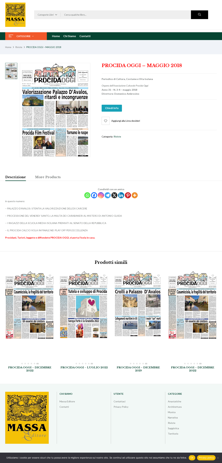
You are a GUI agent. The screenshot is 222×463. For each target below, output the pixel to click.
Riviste (18, 47)
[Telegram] (108, 195)
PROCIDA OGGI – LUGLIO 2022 (84, 367)
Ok (192, 457)
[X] (114, 195)
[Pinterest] (128, 195)
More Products (48, 177)
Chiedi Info (111, 108)
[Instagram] (101, 195)
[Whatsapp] (87, 195)
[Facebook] (94, 195)
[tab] (15, 178)
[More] (135, 195)
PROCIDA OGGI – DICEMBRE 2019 (138, 369)
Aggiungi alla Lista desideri (125, 120)
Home (8, 47)
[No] (217, 458)
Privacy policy (206, 457)
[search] (199, 14)
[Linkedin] (121, 195)
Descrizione (15, 177)
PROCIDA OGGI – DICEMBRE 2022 (29, 369)
